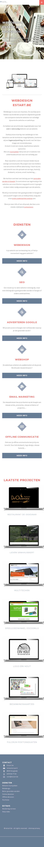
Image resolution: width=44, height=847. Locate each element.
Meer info (22, 261)
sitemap (31, 828)
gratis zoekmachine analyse (22, 198)
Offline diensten (8, 797)
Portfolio (5, 800)
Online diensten (8, 794)
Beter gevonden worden (11, 791)
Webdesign (6, 788)
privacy (37, 828)
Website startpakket (9, 785)
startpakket (14, 152)
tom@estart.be (12, 777)
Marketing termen (9, 809)
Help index (6, 812)
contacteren (28, 207)
